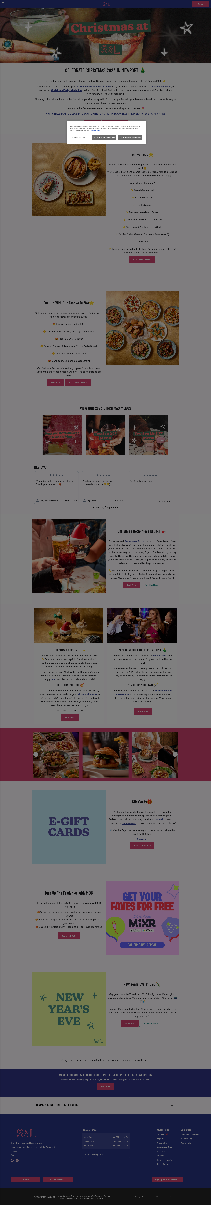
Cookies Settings (78, 137)
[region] (106, 132)
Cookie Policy (95, 131)
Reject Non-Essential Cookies (104, 137)
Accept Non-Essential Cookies (130, 137)
